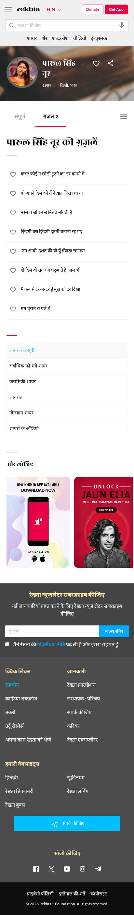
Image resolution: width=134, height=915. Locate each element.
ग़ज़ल (51, 117)
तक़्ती (10, 712)
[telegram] (98, 868)
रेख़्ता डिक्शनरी (19, 791)
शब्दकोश (60, 38)
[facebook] (36, 868)
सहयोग (12, 684)
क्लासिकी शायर (22, 382)
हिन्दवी (11, 777)
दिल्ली (64, 86)
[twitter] (51, 868)
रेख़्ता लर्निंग (77, 791)
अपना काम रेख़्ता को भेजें (28, 739)
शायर (32, 38)
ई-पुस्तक (99, 38)
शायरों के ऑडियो (24, 429)
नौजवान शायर (21, 413)
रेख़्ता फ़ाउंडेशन (81, 684)
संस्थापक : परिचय (83, 698)
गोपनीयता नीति (51, 644)
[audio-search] (121, 25)
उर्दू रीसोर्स (14, 725)
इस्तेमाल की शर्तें (72, 893)
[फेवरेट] (96, 63)
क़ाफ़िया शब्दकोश (21, 698)
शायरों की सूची (21, 351)
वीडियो (79, 38)
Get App (116, 9)
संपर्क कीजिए (79, 712)
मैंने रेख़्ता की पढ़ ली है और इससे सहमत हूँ (65, 644)
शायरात (15, 398)
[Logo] (28, 10)
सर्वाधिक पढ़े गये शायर (28, 366)
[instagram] (82, 868)
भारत (73, 86)
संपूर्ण (19, 117)
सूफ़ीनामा (76, 777)
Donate (92, 9)
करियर (73, 725)
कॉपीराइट (98, 893)
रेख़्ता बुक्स (15, 804)
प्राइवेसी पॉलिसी (40, 893)
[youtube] (67, 868)
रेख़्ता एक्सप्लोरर (82, 739)
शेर (44, 38)
